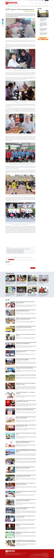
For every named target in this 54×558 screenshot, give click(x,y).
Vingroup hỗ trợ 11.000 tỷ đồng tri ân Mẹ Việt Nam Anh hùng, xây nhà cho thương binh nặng (26, 409)
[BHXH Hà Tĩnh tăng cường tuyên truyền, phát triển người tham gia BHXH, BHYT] (10, 444)
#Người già (12, 257)
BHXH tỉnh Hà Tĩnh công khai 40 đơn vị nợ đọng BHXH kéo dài (25, 533)
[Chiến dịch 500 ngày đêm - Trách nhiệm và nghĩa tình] (10, 395)
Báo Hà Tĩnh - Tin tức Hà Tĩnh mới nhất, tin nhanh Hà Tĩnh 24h (13, 3)
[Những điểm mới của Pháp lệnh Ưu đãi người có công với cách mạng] (10, 386)
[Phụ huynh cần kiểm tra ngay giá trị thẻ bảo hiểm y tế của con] (21, 278)
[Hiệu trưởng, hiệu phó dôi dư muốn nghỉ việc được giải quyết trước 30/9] (21, 289)
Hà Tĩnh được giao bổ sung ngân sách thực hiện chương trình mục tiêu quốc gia (26, 500)
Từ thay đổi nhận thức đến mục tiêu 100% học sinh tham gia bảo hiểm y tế (10, 283)
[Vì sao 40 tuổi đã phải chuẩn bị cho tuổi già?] (43, 278)
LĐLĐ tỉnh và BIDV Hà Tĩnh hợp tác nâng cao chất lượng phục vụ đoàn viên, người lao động (26, 367)
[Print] (2, 25)
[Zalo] (43, 0)
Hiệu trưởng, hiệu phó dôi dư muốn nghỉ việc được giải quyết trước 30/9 (43, 33)
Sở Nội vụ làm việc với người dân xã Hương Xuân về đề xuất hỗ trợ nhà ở (26, 351)
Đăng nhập (47, 0)
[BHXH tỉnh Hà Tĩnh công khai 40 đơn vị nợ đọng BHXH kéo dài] (10, 535)
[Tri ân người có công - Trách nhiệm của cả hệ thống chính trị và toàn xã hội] (10, 403)
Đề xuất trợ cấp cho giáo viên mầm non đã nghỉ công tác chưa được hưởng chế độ (26, 319)
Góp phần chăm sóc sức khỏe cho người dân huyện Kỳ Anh (15, 251)
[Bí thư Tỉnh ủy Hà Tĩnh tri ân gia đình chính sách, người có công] (10, 518)
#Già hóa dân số (22, 257)
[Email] (2, 23)
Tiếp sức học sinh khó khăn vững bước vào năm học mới (26, 335)
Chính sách (9, 8)
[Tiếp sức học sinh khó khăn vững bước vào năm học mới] (10, 337)
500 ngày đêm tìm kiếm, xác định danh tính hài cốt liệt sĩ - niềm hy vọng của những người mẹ (26, 541)
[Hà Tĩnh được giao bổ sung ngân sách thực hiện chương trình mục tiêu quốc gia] (10, 502)
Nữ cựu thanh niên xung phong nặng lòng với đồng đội (25, 525)
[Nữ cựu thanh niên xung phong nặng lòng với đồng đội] (10, 527)
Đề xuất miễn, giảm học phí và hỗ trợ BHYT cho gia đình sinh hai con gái (25, 484)
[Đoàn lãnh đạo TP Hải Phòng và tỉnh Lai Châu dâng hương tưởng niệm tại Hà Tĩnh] (10, 478)
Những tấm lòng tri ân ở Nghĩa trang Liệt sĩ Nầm (26, 458)
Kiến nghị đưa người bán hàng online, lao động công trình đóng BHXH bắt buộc (25, 310)
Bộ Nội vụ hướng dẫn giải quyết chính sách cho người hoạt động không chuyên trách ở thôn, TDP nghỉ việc (43, 24)
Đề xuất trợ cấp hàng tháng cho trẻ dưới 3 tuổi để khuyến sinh (26, 492)
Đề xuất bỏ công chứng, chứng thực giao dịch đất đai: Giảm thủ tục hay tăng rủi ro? (26, 343)
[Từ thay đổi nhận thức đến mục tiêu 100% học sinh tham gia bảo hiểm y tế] (10, 278)
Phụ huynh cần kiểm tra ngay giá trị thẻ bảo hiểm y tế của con (21, 283)
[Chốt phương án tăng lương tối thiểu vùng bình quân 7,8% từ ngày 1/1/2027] (10, 510)
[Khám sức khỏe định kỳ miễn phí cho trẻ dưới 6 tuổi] (10, 436)
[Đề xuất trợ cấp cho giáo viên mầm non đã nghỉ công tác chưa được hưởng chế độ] (10, 321)
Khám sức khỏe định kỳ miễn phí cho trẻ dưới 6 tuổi (26, 434)
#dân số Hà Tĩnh (29, 257)
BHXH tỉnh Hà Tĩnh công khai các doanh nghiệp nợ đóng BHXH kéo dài (10, 294)
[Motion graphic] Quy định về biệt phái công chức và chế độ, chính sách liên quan (43, 29)
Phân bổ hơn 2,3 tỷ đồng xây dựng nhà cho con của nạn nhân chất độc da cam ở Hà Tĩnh (32, 284)
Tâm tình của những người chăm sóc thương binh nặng (15, 250)
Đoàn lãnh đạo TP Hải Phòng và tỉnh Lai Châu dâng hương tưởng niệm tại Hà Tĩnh (26, 476)
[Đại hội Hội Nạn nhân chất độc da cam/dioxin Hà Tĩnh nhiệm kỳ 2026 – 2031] (10, 428)
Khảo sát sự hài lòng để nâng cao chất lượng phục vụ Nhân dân (25, 302)
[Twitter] (2, 21)
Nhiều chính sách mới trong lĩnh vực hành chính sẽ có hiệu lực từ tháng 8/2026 (26, 359)
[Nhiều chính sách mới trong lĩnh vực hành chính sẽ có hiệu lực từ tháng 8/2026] (10, 361)
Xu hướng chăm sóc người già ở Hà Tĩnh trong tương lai (15, 252)
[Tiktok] (41, 0)
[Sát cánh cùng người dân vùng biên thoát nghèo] (10, 378)
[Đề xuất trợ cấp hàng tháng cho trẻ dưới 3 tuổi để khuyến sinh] (10, 494)
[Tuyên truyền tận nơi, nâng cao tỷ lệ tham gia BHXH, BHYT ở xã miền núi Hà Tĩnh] (10, 469)
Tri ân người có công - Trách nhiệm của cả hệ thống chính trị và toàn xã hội (26, 401)
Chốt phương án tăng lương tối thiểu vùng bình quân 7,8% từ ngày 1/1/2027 (25, 508)
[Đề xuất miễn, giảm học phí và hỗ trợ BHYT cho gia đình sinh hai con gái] (10, 486)
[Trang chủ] (6, 6)
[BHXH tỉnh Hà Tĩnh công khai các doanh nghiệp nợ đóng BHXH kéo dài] (10, 289)
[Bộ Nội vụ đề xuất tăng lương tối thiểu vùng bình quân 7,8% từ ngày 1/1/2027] (10, 419)
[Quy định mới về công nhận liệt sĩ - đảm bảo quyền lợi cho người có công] (43, 289)
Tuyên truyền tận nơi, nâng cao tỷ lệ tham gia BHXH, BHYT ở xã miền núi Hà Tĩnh (25, 467)
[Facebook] (40, 0)
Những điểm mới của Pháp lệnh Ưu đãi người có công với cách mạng (26, 384)
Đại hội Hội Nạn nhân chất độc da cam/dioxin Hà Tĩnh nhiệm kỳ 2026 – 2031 (26, 426)
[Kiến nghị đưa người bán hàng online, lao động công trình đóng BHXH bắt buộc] (10, 312)
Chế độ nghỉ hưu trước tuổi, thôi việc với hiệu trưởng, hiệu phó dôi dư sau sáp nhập (43, 19)
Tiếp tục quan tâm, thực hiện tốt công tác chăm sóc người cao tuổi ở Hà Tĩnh (18, 249)
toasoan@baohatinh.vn (45, 556)
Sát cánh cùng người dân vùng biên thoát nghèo (26, 375)
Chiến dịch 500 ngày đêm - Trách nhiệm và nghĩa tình (25, 393)
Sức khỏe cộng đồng (11, 259)
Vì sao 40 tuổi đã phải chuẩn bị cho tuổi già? (43, 283)
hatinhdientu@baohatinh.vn (45, 555)
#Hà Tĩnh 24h (8, 257)
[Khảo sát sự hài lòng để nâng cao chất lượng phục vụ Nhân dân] (10, 304)
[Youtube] (42, 0)
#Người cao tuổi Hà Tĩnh (17, 257)
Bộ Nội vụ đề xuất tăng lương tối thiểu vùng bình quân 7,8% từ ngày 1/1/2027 (26, 417)
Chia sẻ (3, 18)
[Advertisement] (20, 240)
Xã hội (6, 8)
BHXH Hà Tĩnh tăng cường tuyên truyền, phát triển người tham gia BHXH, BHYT (25, 442)
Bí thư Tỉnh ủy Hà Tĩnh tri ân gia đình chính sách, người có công (25, 516)
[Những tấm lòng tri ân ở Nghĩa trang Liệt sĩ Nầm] (10, 461)
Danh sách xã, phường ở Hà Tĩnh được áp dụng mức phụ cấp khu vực (43, 15)
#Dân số (26, 257)
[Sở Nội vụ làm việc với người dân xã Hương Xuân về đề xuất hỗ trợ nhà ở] (10, 353)
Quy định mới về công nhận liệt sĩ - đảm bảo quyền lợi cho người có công (43, 294)
